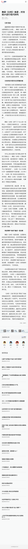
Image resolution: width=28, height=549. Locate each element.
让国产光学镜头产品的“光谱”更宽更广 (12, 359)
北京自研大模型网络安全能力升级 (11, 443)
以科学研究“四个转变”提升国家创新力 (12, 409)
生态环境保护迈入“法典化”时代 (10, 499)
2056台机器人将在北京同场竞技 (10, 491)
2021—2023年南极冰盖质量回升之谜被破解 (13, 401)
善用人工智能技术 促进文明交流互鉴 (11, 367)
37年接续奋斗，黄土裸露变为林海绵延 (12, 467)
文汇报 (6, 17)
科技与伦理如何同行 (7, 483)
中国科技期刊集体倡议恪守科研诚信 (11, 435)
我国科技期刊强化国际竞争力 (9, 475)
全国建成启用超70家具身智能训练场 (11, 417)
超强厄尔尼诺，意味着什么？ (9, 451)
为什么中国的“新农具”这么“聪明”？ (11, 507)
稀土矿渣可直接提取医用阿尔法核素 (11, 393)
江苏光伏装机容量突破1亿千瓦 (10, 384)
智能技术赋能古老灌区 (8, 459)
